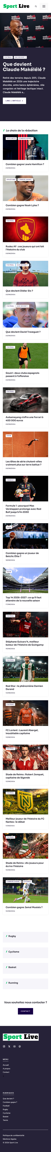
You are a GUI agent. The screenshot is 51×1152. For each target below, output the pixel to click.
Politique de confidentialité (13, 1135)
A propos (6, 1069)
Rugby (5, 1109)
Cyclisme (6, 1113)
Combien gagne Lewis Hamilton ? (25, 164)
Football (8, 57)
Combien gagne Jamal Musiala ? (24, 907)
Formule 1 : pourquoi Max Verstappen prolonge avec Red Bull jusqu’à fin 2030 (23, 509)
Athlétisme (11, 179)
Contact (25, 1011)
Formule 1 (11, 480)
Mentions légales (9, 1139)
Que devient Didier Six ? (19, 290)
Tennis (5, 1120)
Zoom (9, 435)
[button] (36, 6)
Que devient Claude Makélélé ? (24, 66)
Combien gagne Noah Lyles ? (22, 205)
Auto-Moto (11, 138)
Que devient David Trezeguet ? (23, 332)
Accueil (6, 1065)
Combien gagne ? (26, 138)
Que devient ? (20, 57)
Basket (5, 1117)
